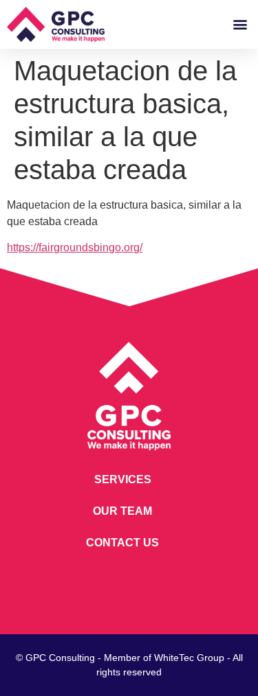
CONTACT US (122, 542)
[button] (239, 24)
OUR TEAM (122, 511)
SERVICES (122, 479)
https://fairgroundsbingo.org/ (74, 247)
